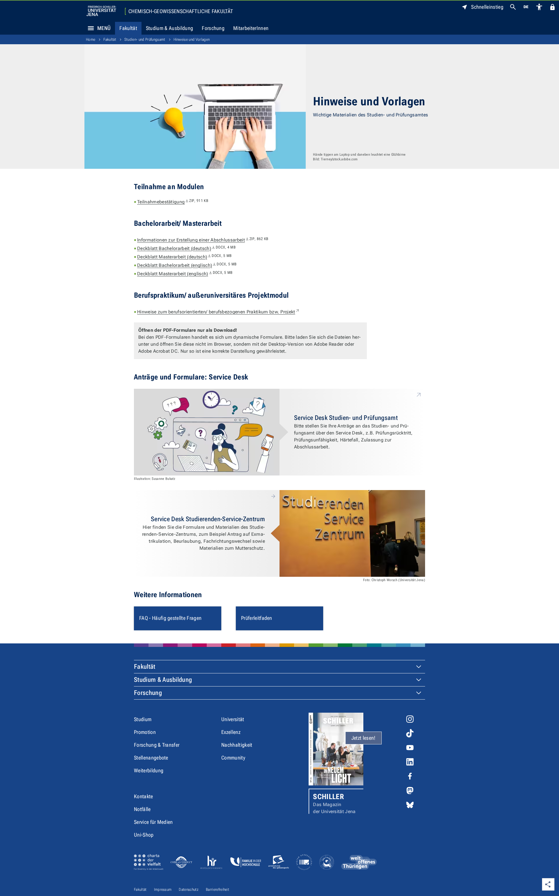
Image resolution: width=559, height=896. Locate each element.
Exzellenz (230, 732)
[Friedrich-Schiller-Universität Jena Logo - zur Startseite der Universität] (101, 11)
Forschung (213, 28)
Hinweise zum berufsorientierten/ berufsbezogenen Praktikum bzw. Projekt (218, 312)
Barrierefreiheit (217, 889)
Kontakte (143, 796)
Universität (232, 719)
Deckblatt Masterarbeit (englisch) (185, 273)
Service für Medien (153, 822)
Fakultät (128, 28)
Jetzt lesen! (363, 738)
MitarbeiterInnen (250, 28)
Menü (104, 28)
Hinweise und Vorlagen (192, 39)
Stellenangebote (151, 758)
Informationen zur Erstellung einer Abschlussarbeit (202, 240)
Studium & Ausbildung (169, 28)
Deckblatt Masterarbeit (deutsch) (184, 257)
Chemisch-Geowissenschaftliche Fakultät (180, 11)
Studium (142, 719)
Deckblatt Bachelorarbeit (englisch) (186, 265)
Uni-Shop (144, 835)
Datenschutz (189, 889)
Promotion (145, 732)
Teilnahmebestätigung (172, 202)
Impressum (163, 889)
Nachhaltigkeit (236, 745)
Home (90, 39)
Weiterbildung (148, 770)
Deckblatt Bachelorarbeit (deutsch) (186, 248)
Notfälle (142, 809)
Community (233, 758)
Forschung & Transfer (156, 745)
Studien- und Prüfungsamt (144, 39)
